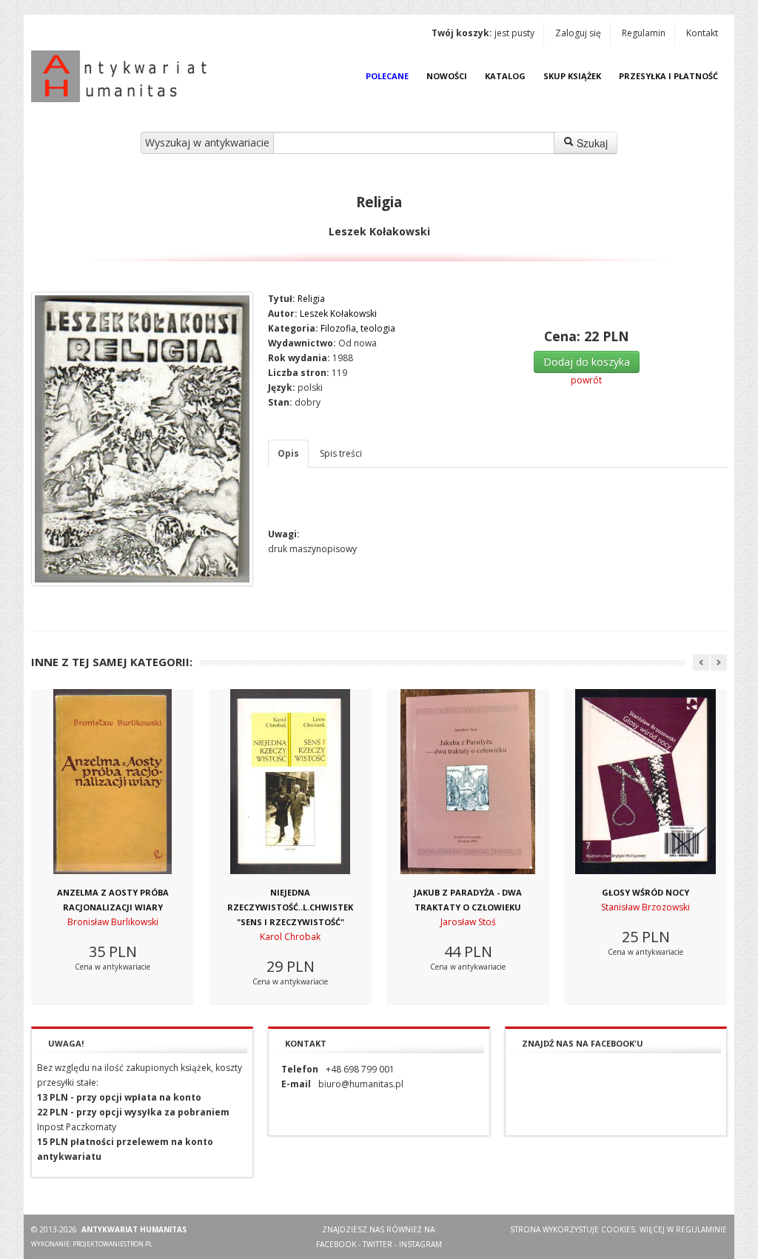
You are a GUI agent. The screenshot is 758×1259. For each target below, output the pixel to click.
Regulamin (643, 33)
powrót (586, 380)
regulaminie (701, 1229)
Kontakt (702, 33)
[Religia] (142, 439)
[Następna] (719, 662)
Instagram (420, 1244)
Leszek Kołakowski (338, 313)
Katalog (505, 75)
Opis (288, 453)
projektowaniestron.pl (112, 1244)
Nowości (446, 75)
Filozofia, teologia (358, 328)
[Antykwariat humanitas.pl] (123, 76)
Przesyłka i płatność (668, 75)
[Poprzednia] (701, 662)
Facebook (336, 1244)
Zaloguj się (578, 33)
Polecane (387, 75)
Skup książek (572, 75)
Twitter (377, 1244)
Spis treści (341, 453)
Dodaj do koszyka (586, 362)
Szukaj (591, 142)
